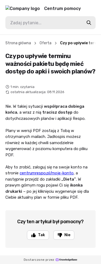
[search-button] (89, 22)
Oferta (45, 43)
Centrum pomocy (62, 8)
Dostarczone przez (39, 260)
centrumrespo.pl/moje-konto (47, 173)
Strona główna (18, 43)
